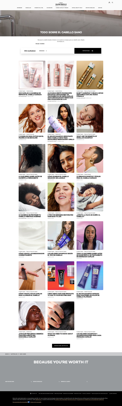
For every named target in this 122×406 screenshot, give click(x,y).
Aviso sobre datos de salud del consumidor (46, 393)
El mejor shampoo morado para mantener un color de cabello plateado (88, 295)
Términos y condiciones (86, 393)
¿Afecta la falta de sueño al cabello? (88, 215)
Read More (40, 43)
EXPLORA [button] (100, 7)
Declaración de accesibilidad (68, 393)
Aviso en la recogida (35, 402)
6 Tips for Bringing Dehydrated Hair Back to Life (60, 215)
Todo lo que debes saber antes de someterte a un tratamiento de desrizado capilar (89, 255)
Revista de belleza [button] (90, 7)
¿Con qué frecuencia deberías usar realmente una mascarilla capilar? (31, 335)
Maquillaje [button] (28, 7)
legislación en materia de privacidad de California (90, 399)
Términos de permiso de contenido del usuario (100, 393)
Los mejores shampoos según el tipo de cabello (60, 254)
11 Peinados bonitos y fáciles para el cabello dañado (89, 177)
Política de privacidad (58, 393)
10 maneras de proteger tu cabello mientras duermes (30, 215)
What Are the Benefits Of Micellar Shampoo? (87, 137)
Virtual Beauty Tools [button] (77, 7)
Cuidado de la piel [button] (39, 7)
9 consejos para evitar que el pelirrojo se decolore (31, 137)
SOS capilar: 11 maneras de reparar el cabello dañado (30, 93)
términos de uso (71, 399)
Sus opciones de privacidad (20, 402)
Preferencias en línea (77, 393)
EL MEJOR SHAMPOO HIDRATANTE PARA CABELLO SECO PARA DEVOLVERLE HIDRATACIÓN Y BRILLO (61, 137)
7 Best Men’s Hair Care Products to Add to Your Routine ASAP (61, 294)
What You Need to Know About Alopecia (60, 334)
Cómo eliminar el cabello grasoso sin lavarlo (58, 177)
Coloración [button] (49, 7)
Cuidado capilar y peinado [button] (62, 7)
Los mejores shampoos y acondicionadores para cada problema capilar (89, 335)
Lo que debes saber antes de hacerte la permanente (30, 177)
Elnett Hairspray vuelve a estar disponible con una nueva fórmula (90, 94)
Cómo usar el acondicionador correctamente (31, 254)
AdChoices (38, 399)
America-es (34, 393)
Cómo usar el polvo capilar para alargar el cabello (30, 294)
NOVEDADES (19, 7)
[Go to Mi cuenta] (109, 2)
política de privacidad (61, 399)
